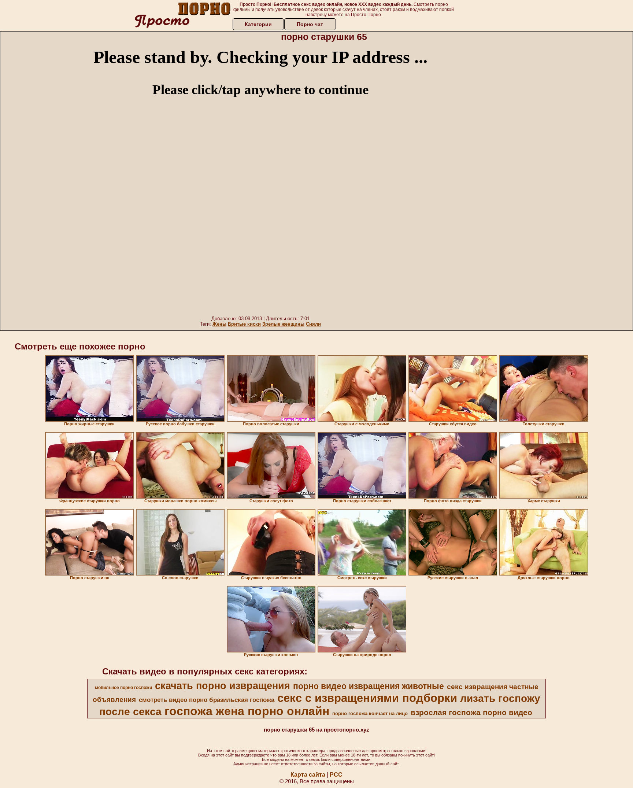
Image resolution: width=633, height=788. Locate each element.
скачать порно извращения (222, 685)
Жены (219, 324)
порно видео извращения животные (368, 686)
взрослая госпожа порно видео (471, 712)
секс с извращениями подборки (367, 698)
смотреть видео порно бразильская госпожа (206, 699)
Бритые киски (244, 324)
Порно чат (310, 24)
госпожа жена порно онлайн (246, 711)
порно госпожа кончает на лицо (370, 713)
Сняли (313, 324)
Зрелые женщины (283, 324)
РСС (336, 775)
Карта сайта (307, 775)
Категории (258, 24)
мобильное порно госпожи (123, 687)
